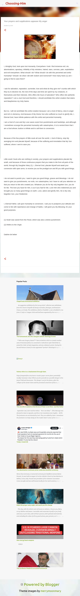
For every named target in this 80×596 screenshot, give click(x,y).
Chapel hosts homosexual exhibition (28, 301)
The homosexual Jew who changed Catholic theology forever (36, 336)
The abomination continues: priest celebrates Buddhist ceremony (37, 470)
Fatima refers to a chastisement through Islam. (31, 371)
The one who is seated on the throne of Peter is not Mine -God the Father (40, 407)
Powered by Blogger (41, 584)
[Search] (28, 3)
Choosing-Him (15, 3)
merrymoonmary (51, 590)
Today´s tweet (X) (22, 442)
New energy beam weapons (25, 540)
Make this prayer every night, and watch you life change (34, 505)
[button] (5, 30)
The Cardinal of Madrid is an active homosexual (32, 568)
